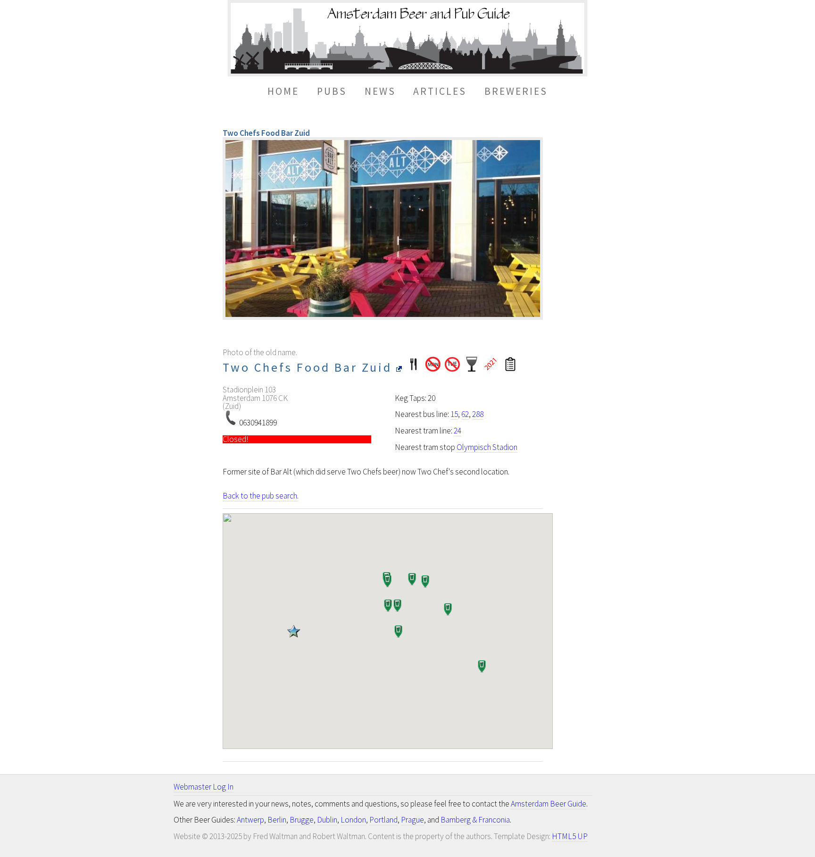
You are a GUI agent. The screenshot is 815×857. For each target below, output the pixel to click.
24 (457, 430)
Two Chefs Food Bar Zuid (309, 367)
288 (477, 414)
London (353, 820)
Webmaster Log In (203, 787)
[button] (293, 634)
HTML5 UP (570, 836)
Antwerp (250, 820)
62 (465, 414)
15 (454, 414)
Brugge (302, 820)
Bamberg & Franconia (475, 820)
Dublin (327, 820)
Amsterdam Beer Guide (548, 804)
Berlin (276, 820)
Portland (383, 820)
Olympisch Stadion (487, 447)
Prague (412, 820)
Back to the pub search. (261, 496)
